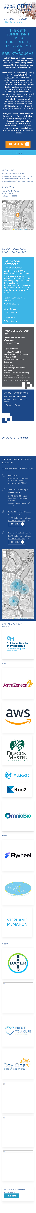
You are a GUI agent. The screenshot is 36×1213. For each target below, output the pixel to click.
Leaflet (16, 229)
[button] (18, 144)
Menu (19, 153)
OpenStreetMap (23, 229)
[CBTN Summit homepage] (18, 12)
